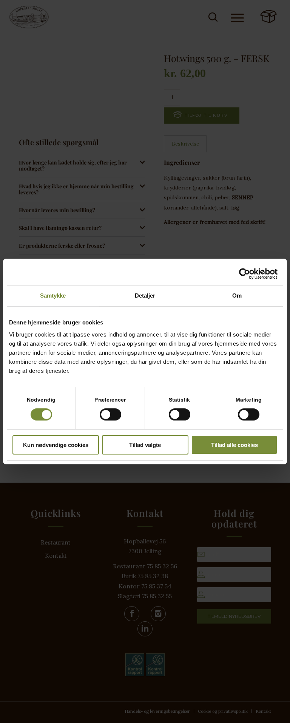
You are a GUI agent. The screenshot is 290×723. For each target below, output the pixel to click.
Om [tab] (237, 295)
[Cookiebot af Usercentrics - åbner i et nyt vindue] (244, 273)
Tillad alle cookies (234, 445)
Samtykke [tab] (53, 295)
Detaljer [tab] (145, 295)
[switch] (110, 414)
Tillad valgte (145, 445)
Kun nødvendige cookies (55, 445)
